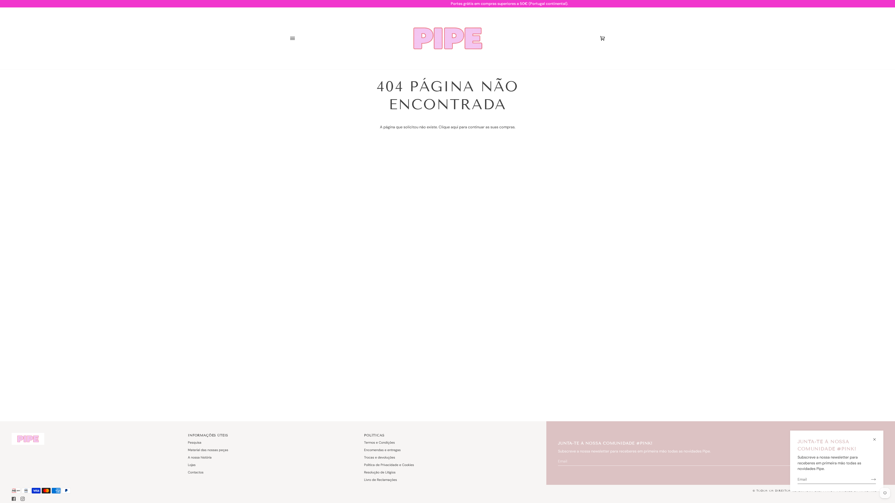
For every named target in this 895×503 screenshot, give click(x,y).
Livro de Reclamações (380, 480)
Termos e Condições (379, 442)
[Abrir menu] (297, 38)
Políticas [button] (374, 435)
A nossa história (200, 457)
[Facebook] (14, 499)
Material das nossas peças (208, 450)
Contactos (195, 472)
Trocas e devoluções (379, 457)
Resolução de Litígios (380, 472)
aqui (454, 127)
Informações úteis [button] (208, 435)
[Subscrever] (870, 479)
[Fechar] (876, 437)
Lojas (192, 465)
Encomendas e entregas (382, 450)
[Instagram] (23, 499)
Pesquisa (194, 442)
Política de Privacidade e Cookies (389, 465)
